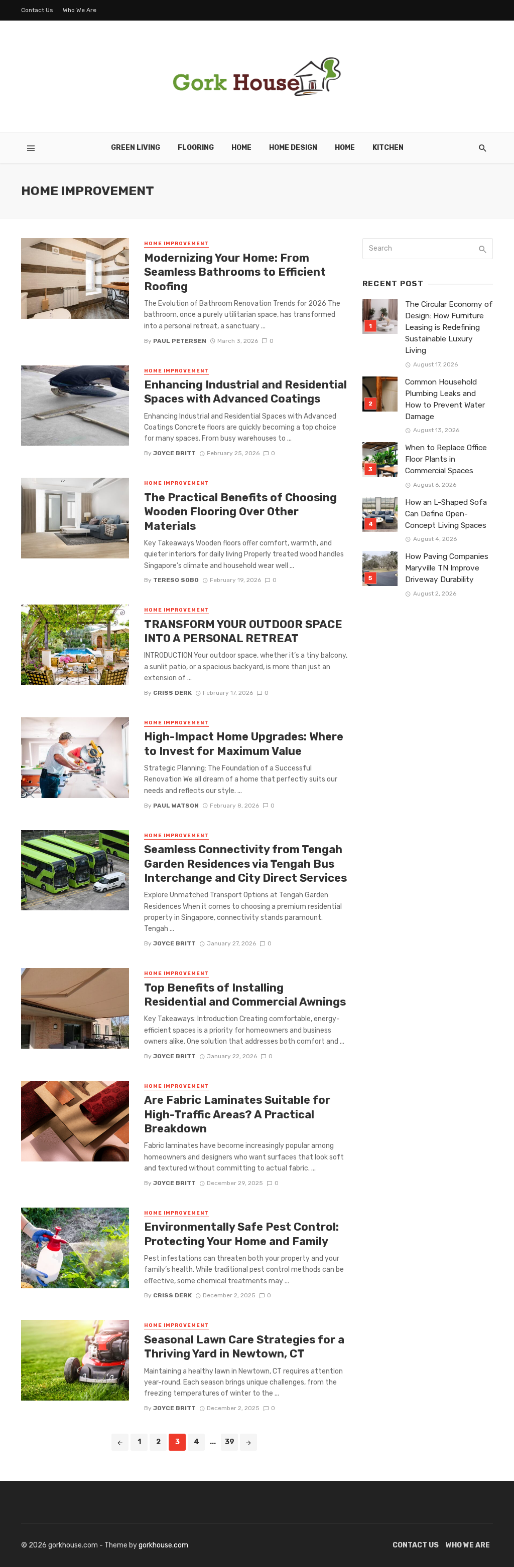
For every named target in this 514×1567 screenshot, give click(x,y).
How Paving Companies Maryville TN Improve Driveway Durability (446, 568)
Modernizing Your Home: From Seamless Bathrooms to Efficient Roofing (235, 272)
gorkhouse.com (163, 1545)
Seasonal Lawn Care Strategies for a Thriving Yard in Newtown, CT (244, 1346)
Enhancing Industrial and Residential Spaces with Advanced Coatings (245, 391)
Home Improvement (176, 244)
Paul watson (176, 805)
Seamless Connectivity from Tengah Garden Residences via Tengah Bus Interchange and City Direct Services (245, 863)
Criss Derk (172, 692)
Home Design (293, 147)
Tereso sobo (176, 579)
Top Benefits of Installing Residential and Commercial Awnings (245, 995)
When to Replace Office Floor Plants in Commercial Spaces (446, 459)
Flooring (196, 147)
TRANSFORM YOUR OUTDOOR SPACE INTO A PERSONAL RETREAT (243, 631)
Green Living (135, 147)
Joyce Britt (174, 453)
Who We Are (79, 10)
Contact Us (37, 10)
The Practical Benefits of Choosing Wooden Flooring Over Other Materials (240, 511)
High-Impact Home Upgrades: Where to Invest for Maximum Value (243, 743)
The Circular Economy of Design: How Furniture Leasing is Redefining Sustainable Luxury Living (449, 327)
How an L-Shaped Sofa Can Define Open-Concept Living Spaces (446, 514)
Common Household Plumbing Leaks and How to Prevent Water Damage (445, 399)
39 (229, 1442)
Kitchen (388, 147)
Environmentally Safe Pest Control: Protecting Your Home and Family (241, 1234)
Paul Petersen (179, 340)
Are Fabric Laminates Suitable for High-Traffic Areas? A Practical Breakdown (237, 1114)
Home (241, 147)
